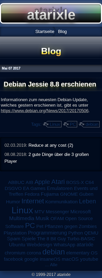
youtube (89, 259)
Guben (86, 194)
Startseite (44, 31)
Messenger (57, 211)
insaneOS (50, 259)
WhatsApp (64, 244)
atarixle (85, 244)
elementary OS (82, 252)
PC (73, 124)
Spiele (29, 238)
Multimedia (21, 218)
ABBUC (16, 182)
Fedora (32, 194)
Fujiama (50, 194)
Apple (42, 182)
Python (75, 233)
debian (92, 124)
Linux (55, 124)
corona (34, 252)
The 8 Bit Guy (51, 238)
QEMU (91, 233)
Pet (39, 226)
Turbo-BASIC (81, 238)
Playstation (15, 233)
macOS (70, 259)
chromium (15, 252)
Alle (53, 264)
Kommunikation (61, 201)
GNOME (69, 194)
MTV (39, 211)
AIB (29, 182)
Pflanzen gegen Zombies (71, 226)
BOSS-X (75, 182)
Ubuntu (17, 244)
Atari (58, 181)
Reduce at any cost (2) (51, 145)
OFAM (57, 218)
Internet (32, 201)
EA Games (34, 188)
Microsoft (80, 211)
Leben (87, 201)
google (31, 259)
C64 (89, 182)
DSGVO (13, 188)
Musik (42, 218)
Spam (13, 238)
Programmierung (47, 233)
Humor (13, 201)
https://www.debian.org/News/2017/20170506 (44, 110)
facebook (13, 259)
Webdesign (39, 244)
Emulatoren (60, 188)
